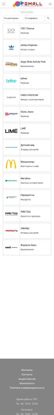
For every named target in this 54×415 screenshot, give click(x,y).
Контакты (27, 374)
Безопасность (27, 383)
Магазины (27, 370)
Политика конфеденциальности (27, 387)
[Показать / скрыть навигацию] (50, 4)
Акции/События (27, 379)
